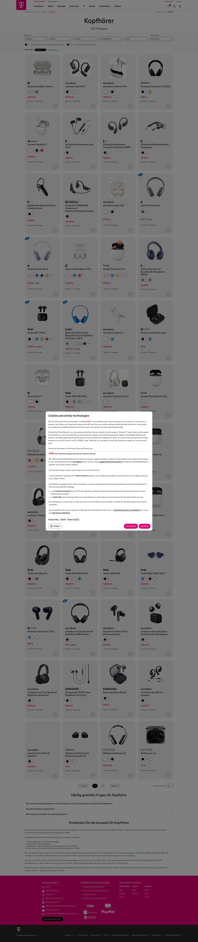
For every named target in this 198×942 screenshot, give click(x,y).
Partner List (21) (73, 519)
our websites (77, 462)
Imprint (63, 519)
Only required (131, 526)
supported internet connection (110, 462)
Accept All (144, 526)
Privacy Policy (53, 519)
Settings (56, 526)
